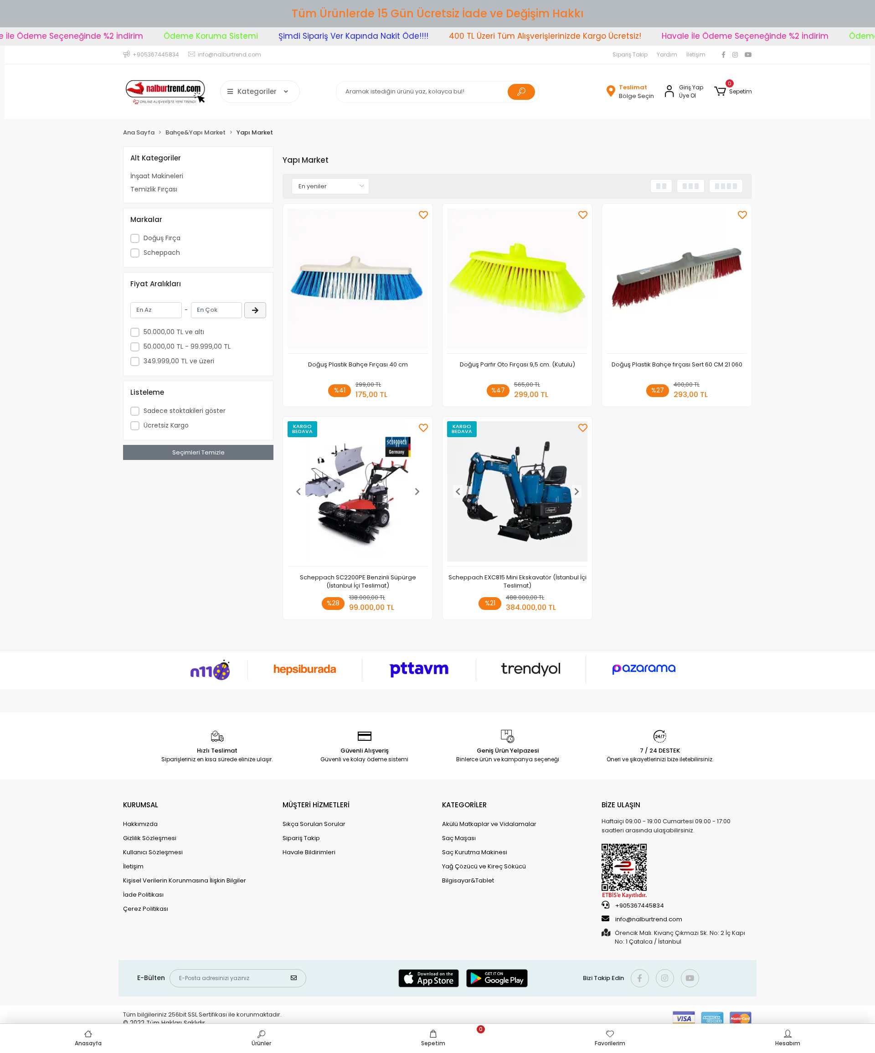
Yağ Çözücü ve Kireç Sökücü (484, 866)
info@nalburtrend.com (648, 919)
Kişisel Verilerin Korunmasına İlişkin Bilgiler (184, 880)
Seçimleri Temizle (198, 452)
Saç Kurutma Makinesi (474, 852)
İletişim (695, 54)
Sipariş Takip (630, 54)
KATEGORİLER (464, 805)
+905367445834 (639, 905)
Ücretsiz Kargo (166, 425)
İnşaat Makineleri (156, 176)
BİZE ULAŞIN (621, 805)
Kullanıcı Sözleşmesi (153, 852)
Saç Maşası (459, 838)
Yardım (667, 54)
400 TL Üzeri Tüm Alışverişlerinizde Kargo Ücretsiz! (523, 36)
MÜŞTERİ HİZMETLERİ (316, 805)
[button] (733, 91)
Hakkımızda (140, 824)
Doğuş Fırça (162, 238)
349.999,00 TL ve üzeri (179, 361)
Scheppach (162, 252)
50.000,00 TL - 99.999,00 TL (187, 346)
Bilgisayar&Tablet (468, 880)
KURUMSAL (140, 805)
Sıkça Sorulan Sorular (314, 824)
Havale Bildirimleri (309, 852)
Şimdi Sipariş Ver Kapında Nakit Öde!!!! (331, 36)
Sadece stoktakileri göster (185, 410)
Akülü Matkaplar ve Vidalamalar (489, 824)
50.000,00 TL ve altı (174, 331)
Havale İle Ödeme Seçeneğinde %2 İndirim (722, 36)
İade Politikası (143, 894)
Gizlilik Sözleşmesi (149, 838)
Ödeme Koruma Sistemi (188, 36)
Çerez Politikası (145, 908)
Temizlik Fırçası (153, 189)
